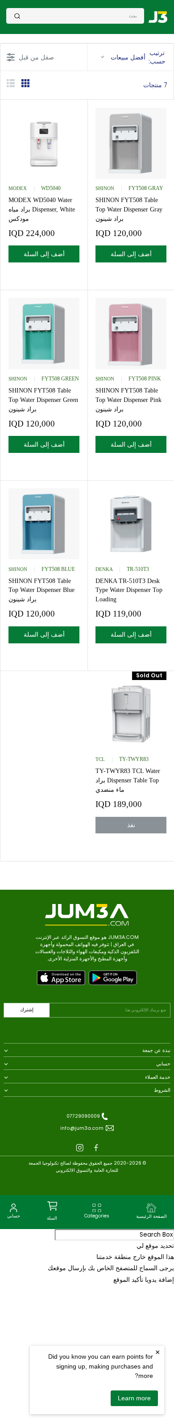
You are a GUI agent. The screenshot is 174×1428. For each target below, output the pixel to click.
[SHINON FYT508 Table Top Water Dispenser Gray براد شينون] (130, 143)
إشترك (26, 1009)
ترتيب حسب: (138, 57)
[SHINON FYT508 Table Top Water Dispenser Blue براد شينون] (43, 523)
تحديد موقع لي (155, 1246)
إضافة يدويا (159, 1280)
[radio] (25, 85)
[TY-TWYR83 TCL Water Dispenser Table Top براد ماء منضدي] (130, 714)
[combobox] (79, 15)
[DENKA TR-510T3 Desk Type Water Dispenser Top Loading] (130, 523)
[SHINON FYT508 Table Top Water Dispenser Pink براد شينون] (130, 333)
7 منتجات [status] (155, 85)
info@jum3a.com (82, 1128)
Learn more (134, 1398)
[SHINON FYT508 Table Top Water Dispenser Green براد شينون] (43, 333)
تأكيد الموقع (128, 1280)
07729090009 (83, 1116)
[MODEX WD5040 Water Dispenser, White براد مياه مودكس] (43, 143)
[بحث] (17, 15)
